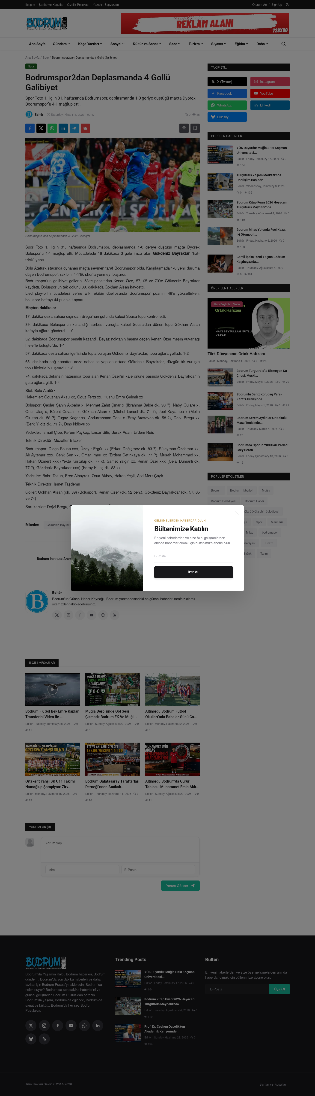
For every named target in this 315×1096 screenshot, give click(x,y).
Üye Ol (193, 572)
